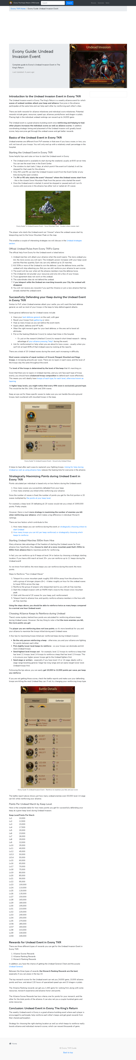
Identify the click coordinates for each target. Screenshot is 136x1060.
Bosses (93, 3)
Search (69, 3)
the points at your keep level (39, 498)
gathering (38, 320)
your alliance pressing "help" (41, 341)
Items (107, 3)
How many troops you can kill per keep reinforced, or (36, 532)
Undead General (16, 966)
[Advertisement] (68, 28)
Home (14, 1043)
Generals (101, 3)
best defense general (31, 317)
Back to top (68, 1052)
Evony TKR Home (18, 8)
